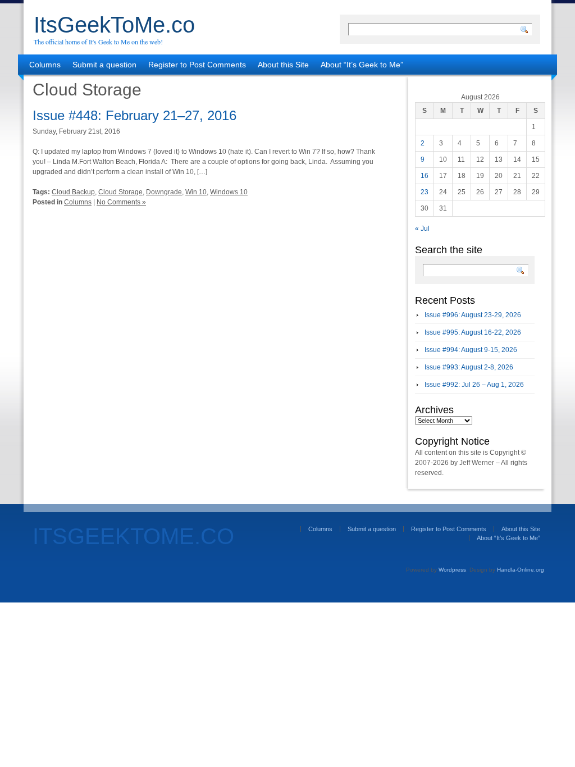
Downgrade (164, 192)
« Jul (422, 228)
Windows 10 (229, 192)
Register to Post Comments (197, 64)
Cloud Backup (73, 192)
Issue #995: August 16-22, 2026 (473, 332)
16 (424, 176)
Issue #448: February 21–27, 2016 (134, 115)
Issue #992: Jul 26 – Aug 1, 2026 (474, 385)
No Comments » (121, 202)
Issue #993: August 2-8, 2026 (469, 367)
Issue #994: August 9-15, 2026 (471, 350)
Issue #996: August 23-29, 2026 (473, 315)
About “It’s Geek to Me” (362, 64)
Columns (45, 64)
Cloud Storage (120, 192)
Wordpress (452, 570)
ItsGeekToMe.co (114, 24)
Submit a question (104, 64)
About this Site (283, 64)
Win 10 (196, 192)
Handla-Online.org (520, 570)
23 (424, 192)
